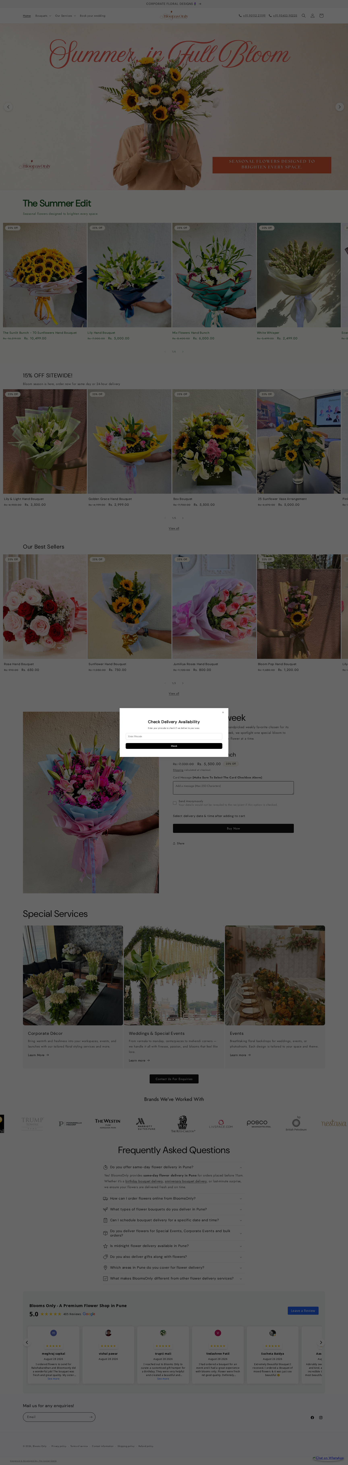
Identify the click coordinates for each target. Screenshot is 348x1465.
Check (174, 746)
